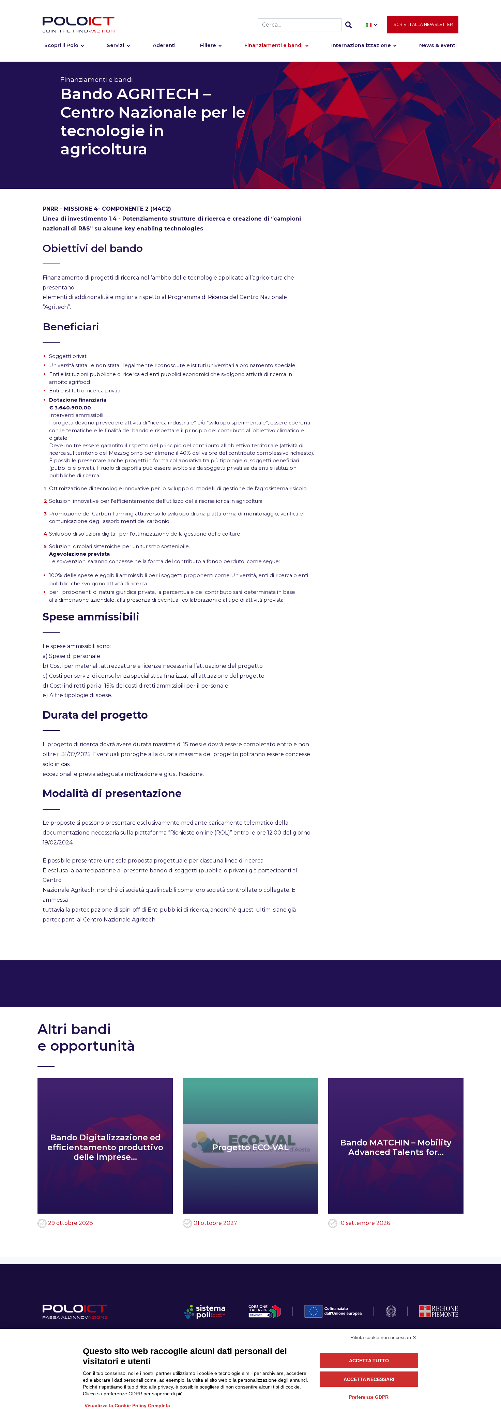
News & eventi (438, 45)
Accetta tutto (369, 1360)
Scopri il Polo (61, 45)
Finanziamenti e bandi (273, 45)
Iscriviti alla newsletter (423, 24)
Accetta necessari (369, 1379)
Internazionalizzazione (361, 45)
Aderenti (164, 45)
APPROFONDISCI (75, 941)
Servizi (115, 45)
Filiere (208, 45)
